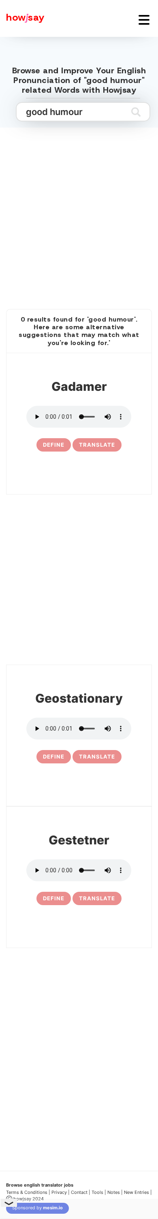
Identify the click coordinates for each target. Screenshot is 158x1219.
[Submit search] (136, 111)
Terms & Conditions (26, 1192)
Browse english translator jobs (39, 1185)
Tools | (99, 1192)
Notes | (115, 1192)
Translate (97, 444)
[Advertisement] (79, 209)
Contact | (80, 1192)
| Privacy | (59, 1192)
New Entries (136, 1192)
